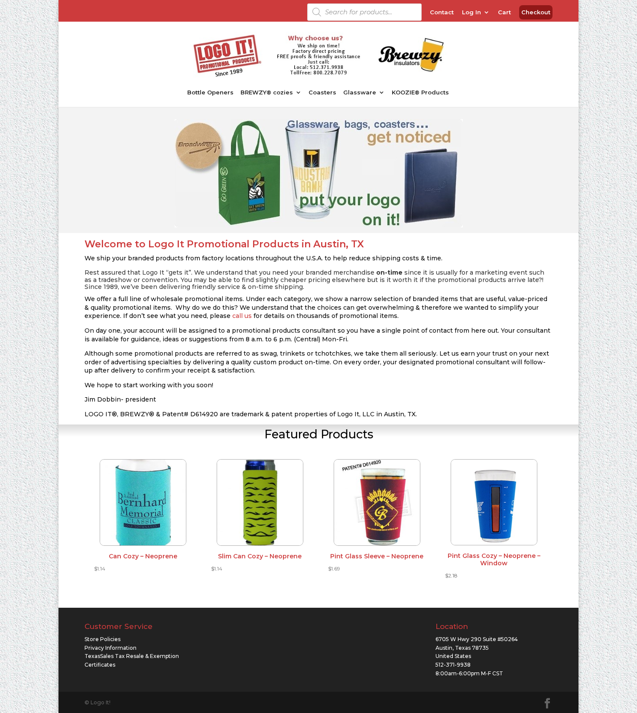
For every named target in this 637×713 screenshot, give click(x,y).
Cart (504, 13)
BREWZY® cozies (266, 92)
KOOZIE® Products (420, 92)
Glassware (359, 92)
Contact (442, 13)
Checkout (535, 13)
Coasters (322, 92)
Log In (471, 13)
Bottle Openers (210, 92)
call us (242, 316)
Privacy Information (110, 648)
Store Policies (102, 639)
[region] (319, 173)
